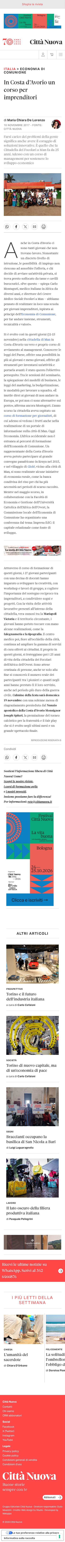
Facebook (8, 1426)
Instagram (8, 1435)
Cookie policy (10, 1455)
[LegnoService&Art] (32, 1242)
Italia (10, 69)
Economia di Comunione (38, 314)
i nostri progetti (16, 791)
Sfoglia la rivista (32, 4)
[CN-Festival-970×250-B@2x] (32, 21)
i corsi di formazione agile (21, 786)
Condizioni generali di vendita (20, 1460)
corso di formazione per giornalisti (28, 416)
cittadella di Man (38, 339)
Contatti (7, 1406)
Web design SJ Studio (32, 1510)
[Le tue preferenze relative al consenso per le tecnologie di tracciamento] (59, 1536)
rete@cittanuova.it (40, 801)
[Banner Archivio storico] (32, 550)
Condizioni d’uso (12, 1464)
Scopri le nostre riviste (18, 781)
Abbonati (50, 1497)
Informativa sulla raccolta (19, 1538)
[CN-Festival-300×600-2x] (30, 859)
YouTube (8, 1440)
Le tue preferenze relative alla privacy (35, 1532)
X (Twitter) (8, 1431)
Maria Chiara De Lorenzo (26, 120)
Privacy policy (11, 1451)
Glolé (31, 466)
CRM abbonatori (12, 1415)
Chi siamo (8, 1411)
